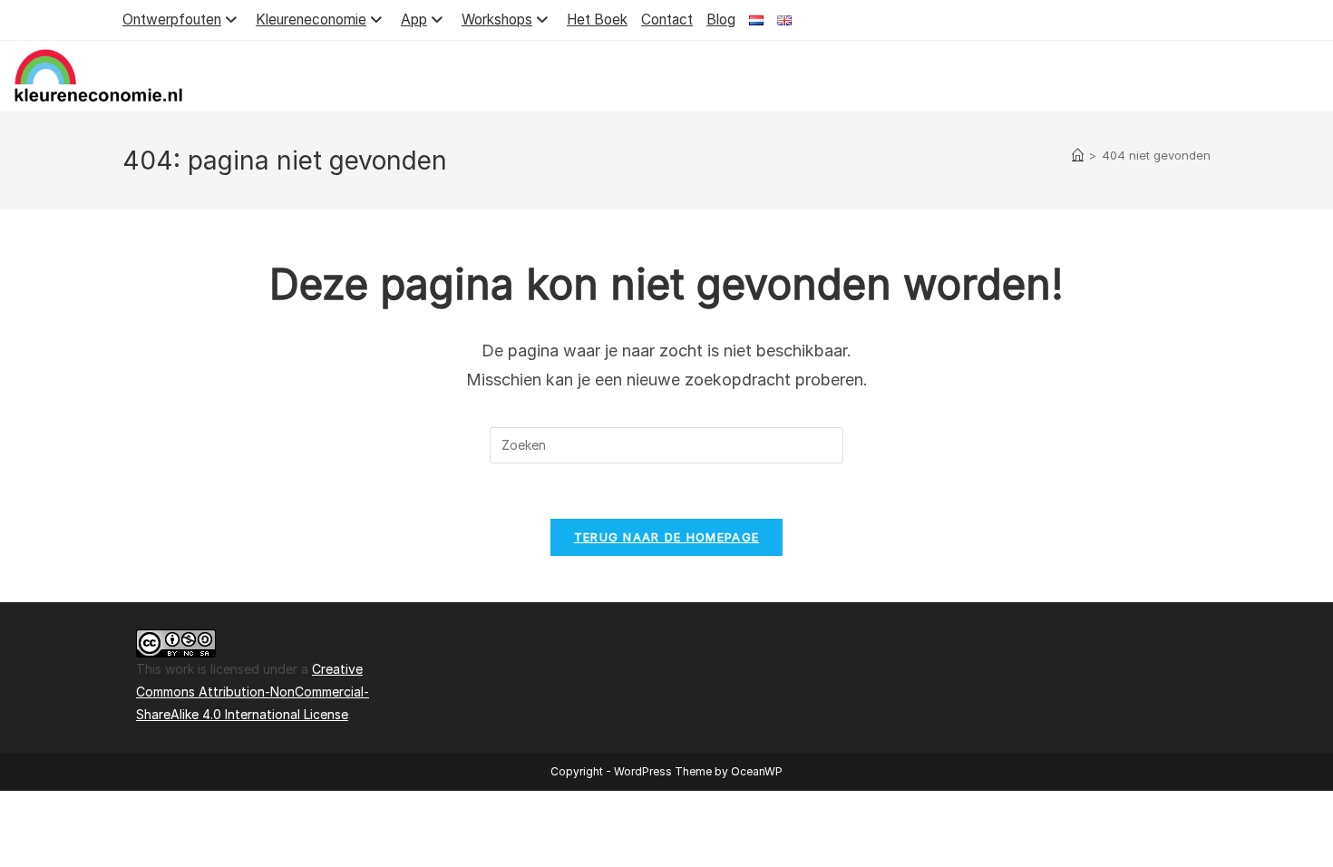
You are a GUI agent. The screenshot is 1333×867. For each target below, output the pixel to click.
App (414, 19)
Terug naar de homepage (667, 537)
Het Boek (597, 19)
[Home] (1078, 155)
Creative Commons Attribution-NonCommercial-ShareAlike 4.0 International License (252, 691)
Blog (720, 19)
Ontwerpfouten (171, 19)
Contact (667, 19)
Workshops (497, 19)
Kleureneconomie (311, 19)
